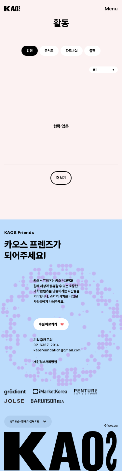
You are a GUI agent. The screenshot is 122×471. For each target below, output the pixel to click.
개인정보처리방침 (45, 362)
